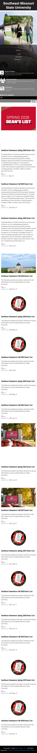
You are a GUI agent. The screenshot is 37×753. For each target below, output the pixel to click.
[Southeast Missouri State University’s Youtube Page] (36, 101)
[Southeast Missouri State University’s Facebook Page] (34, 101)
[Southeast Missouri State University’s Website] (31, 101)
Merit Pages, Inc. (20, 748)
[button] (18, 142)
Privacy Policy (25, 750)
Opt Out (33, 750)
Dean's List (4, 176)
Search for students (7, 95)
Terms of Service (14, 750)
